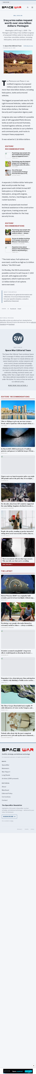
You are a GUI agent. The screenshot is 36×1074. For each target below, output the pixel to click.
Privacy (19, 829)
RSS (12, 821)
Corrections (6, 797)
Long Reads (6, 775)
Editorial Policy (7, 793)
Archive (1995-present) (10, 778)
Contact (4, 800)
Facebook (13, 309)
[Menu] (32, 7)
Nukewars (5, 768)
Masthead (5, 790)
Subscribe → (9, 816)
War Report (6, 772)
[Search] (27, 7)
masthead (11, 324)
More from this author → (18, 385)
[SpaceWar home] (11, 7)
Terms (27, 829)
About (4, 787)
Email (19, 309)
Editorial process (28, 46)
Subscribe (6, 2)
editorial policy (19, 382)
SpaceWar (5, 765)
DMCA (32, 829)
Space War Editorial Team (13, 46)
